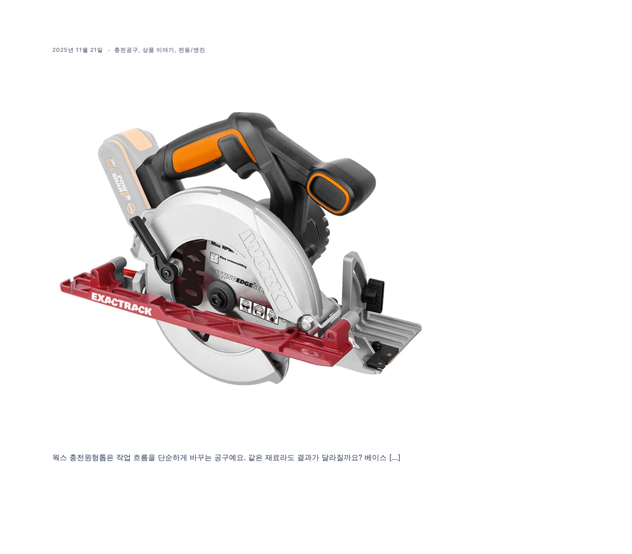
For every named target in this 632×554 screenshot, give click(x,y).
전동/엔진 (192, 49)
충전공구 (126, 49)
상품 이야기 (158, 49)
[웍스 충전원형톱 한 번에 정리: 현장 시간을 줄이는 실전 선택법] (241, 250)
